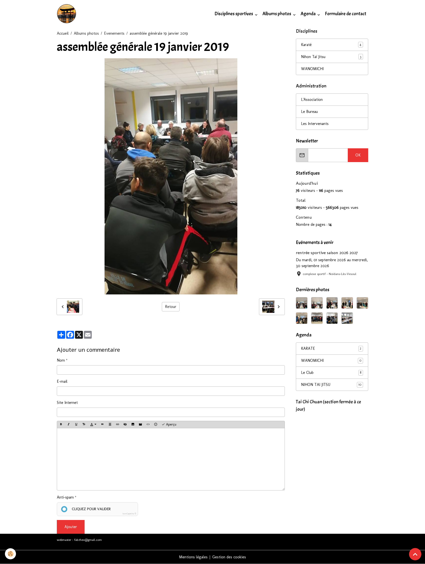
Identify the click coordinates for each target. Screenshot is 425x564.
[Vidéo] (140, 424)
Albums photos (277, 14)
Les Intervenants (315, 123)
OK (358, 155)
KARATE (331, 348)
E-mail (62, 381)
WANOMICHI (312, 68)
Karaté (306, 44)
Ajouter (70, 526)
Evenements (114, 33)
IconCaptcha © (129, 513)
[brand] (67, 14)
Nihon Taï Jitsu (313, 56)
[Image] (133, 424)
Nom (61, 360)
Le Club (331, 372)
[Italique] (69, 424)
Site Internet (67, 402)
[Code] (148, 424)
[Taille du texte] (84, 424)
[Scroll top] (415, 554)
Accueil (63, 33)
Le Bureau (309, 111)
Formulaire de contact (345, 14)
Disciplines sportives (234, 14)
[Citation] (102, 424)
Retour (170, 306)
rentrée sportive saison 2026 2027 (327, 252)
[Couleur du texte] (93, 424)
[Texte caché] (125, 424)
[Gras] (61, 424)
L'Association (312, 99)
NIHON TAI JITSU (331, 384)
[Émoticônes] (156, 424)
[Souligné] (76, 424)
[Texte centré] (110, 424)
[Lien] (117, 424)
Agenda (308, 14)
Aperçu (170, 424)
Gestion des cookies (229, 557)
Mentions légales (193, 557)
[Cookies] (10, 553)
